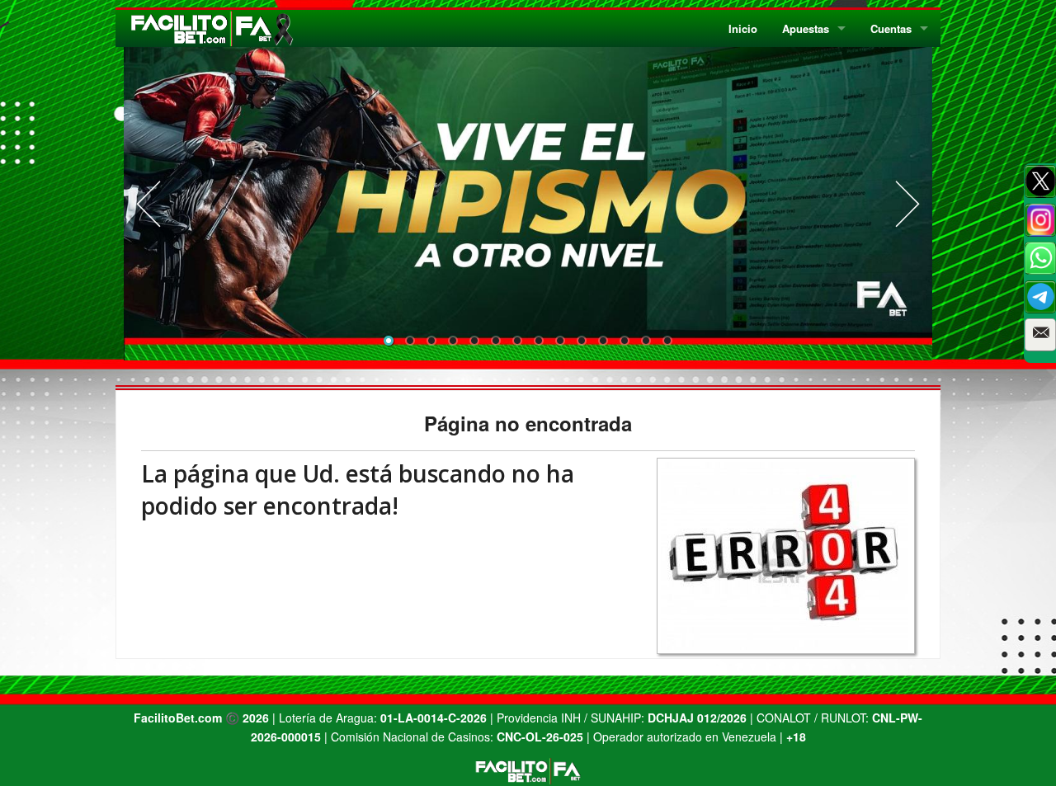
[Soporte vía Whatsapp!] (1040, 258)
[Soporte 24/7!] (1040, 296)
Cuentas (891, 28)
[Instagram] (1040, 220)
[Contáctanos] (1040, 334)
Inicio (742, 28)
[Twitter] (1040, 181)
